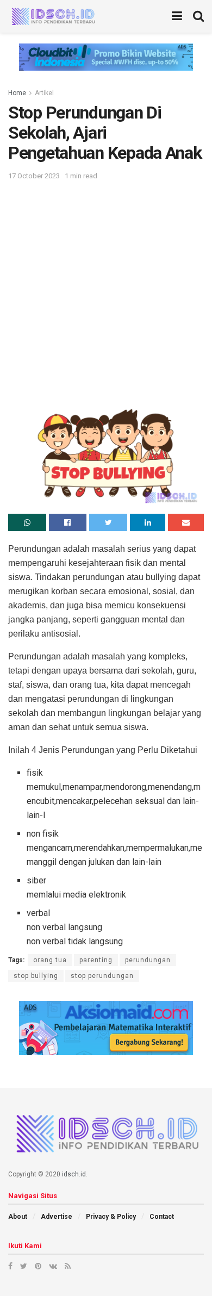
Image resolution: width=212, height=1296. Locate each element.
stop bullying (36, 976)
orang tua (50, 960)
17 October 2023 (34, 176)
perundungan (148, 960)
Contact (161, 1216)
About (17, 1216)
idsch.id (74, 1174)
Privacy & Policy (111, 1216)
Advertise (56, 1216)
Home (17, 93)
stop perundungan (102, 976)
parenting (96, 960)
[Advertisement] (106, 294)
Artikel (44, 93)
